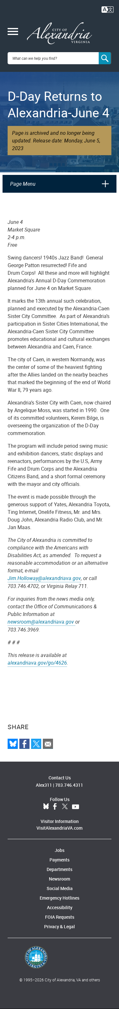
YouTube (75, 806)
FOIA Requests (59, 917)
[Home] (59, 33)
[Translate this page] (107, 8)
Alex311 (44, 785)
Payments (59, 860)
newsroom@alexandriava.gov (41, 621)
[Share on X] (36, 744)
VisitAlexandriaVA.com (59, 828)
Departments (59, 869)
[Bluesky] (13, 744)
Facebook (54, 806)
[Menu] (13, 32)
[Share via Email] (48, 744)
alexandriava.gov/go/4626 (37, 662)
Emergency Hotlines (59, 898)
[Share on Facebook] (24, 744)
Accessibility (59, 907)
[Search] (105, 58)
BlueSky (46, 806)
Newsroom (59, 879)
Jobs (59, 850)
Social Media (60, 888)
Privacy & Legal (59, 926)
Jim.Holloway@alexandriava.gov (44, 578)
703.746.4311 (69, 785)
